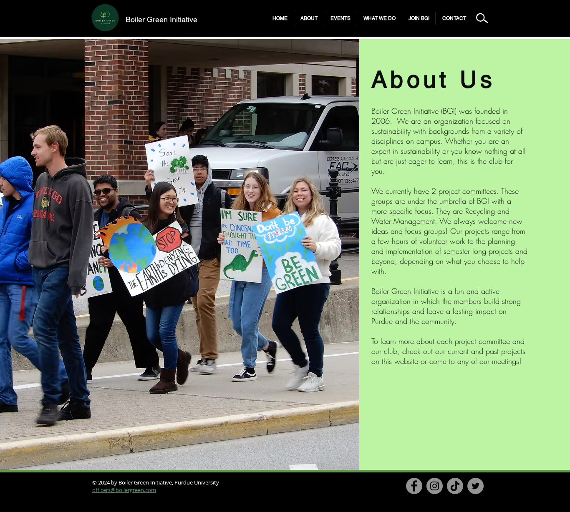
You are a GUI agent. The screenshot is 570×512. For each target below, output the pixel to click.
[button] (309, 18)
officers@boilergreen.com (124, 490)
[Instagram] (434, 486)
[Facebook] (414, 486)
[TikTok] (455, 486)
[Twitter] (475, 486)
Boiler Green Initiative (161, 19)
